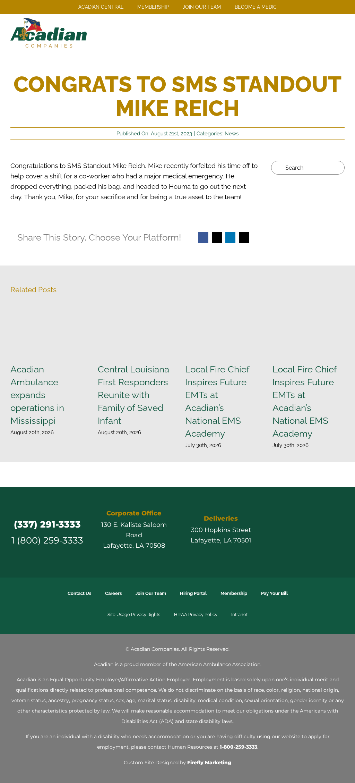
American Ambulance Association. (219, 664)
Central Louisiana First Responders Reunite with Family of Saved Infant (133, 395)
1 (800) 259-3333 (47, 540)
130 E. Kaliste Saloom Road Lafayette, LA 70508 (134, 535)
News (232, 133)
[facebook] (276, 532)
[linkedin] (314, 532)
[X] (217, 237)
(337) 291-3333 (47, 524)
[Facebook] (203, 237)
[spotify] (339, 532)
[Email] (244, 237)
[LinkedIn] (230, 237)
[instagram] (301, 532)
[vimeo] (326, 532)
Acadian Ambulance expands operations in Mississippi (37, 395)
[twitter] (289, 532)
